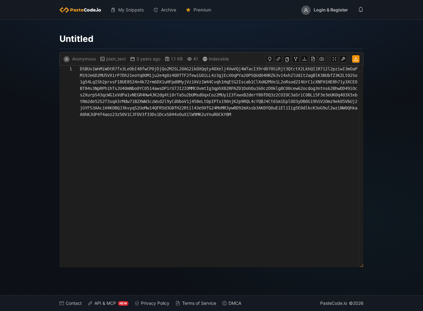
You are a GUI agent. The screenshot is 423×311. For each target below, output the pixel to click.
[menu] (211, 10)
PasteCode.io (333, 303)
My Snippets (131, 9)
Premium (202, 9)
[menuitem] (82, 10)
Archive (168, 9)
